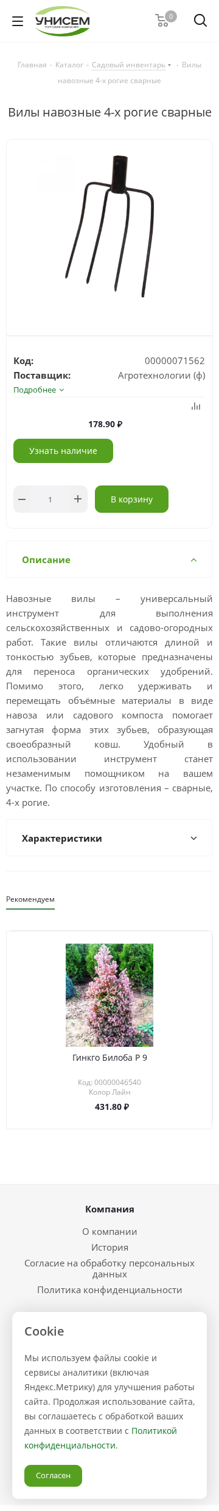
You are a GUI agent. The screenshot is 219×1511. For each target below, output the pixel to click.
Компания (109, 1209)
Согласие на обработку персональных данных (109, 1268)
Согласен (53, 1475)
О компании (109, 1231)
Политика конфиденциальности (109, 1289)
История (109, 1247)
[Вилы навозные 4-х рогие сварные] (109, 227)
